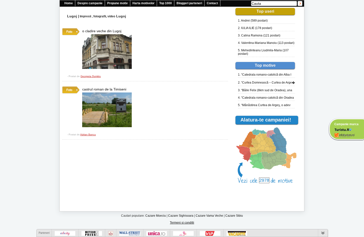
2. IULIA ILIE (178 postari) (255, 28)
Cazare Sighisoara (180, 215)
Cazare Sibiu (234, 215)
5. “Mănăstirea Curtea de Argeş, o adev (264, 105)
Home (68, 3)
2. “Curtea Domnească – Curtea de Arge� (266, 82)
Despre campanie (90, 3)
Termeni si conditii (182, 222)
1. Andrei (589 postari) (253, 20)
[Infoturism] (344, 136)
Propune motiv (117, 3)
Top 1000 (165, 3)
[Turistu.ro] (343, 129)
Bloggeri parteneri (189, 3)
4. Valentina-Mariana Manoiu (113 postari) (266, 43)
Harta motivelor (143, 3)
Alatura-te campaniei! (268, 119)
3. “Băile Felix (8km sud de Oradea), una (265, 90)
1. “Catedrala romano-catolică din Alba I (264, 74)
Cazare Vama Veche (209, 215)
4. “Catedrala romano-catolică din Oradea (266, 97)
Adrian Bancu (88, 134)
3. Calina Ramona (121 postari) (259, 35)
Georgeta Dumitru (90, 76)
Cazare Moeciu (155, 215)
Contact (212, 3)
